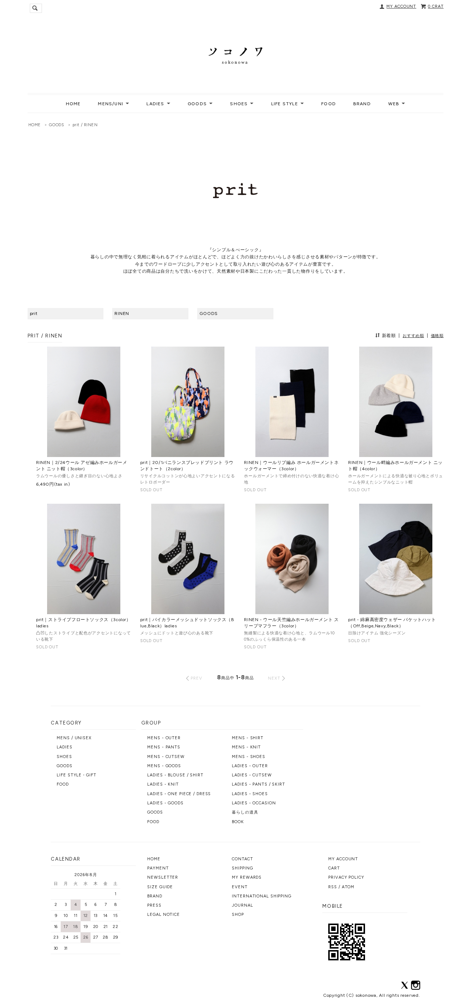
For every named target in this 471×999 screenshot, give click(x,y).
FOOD (328, 103)
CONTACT (242, 859)
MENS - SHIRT (247, 738)
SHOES (64, 756)
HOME (73, 103)
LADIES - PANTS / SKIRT (258, 784)
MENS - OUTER (164, 738)
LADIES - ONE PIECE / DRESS (179, 793)
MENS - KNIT (246, 747)
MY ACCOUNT (401, 6)
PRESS (154, 905)
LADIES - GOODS (165, 803)
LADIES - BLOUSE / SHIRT (175, 775)
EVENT (239, 887)
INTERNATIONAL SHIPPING (261, 896)
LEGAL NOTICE (163, 914)
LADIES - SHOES (250, 793)
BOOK (238, 821)
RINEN (121, 313)
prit (34, 313)
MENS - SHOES (248, 756)
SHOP (238, 914)
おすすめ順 (413, 335)
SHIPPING (242, 868)
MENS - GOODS (164, 766)
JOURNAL (242, 905)
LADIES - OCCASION (254, 803)
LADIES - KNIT (162, 784)
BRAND (362, 103)
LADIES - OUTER (250, 766)
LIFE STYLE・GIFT (76, 775)
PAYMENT (158, 868)
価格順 (437, 335)
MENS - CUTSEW (165, 756)
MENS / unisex (74, 738)
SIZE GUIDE (160, 887)
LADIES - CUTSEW (252, 775)
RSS (332, 887)
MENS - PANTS (163, 747)
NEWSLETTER (162, 877)
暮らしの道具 (245, 812)
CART (334, 868)
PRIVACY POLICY (346, 877)
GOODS (56, 125)
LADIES (64, 747)
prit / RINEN (85, 125)
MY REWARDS (247, 877)
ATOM (348, 887)
